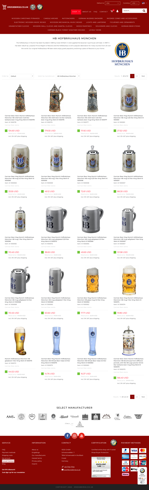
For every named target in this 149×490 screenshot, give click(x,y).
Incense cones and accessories (122, 18)
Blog (3, 464)
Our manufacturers (39, 455)
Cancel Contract (8, 461)
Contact (104, 12)
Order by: (5, 76)
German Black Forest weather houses (66, 30)
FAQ (95, 12)
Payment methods (8, 452)
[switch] (142, 482)
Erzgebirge (36, 452)
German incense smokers (91, 18)
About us (86, 12)
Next (143, 76)
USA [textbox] (107, 3)
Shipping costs (7, 455)
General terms (37, 458)
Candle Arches (51, 18)
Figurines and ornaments (122, 22)
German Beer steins (130, 26)
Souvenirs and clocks (106, 26)
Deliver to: (100, 3)
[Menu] (146, 468)
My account (6, 458)
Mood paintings (84, 26)
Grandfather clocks (19, 26)
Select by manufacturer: (46, 76)
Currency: (126, 3)
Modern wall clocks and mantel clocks (52, 26)
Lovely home (95, 30)
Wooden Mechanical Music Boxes (66, 22)
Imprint (34, 464)
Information (39, 443)
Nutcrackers (68, 18)
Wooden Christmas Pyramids (26, 18)
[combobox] (112, 3)
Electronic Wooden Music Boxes (30, 22)
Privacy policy (37, 461)
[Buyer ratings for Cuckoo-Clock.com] (101, 468)
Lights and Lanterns (96, 22)
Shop (74, 12)
